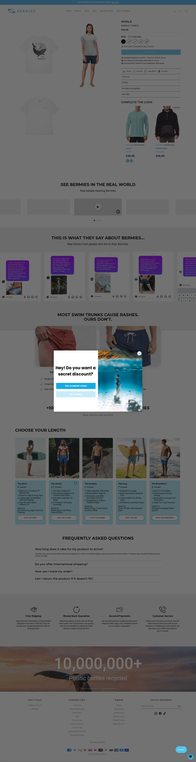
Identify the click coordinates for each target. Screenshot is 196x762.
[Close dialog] (139, 353)
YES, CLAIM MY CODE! (76, 385)
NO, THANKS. (75, 394)
